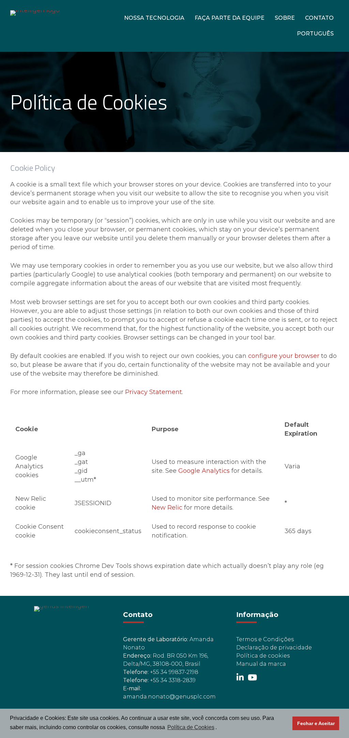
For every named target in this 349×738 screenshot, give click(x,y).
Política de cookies (263, 655)
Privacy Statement (153, 392)
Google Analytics (204, 471)
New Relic (167, 507)
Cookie (26, 429)
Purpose (165, 429)
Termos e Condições (265, 639)
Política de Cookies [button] (190, 727)
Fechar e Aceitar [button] (316, 723)
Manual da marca (261, 664)
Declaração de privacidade (274, 647)
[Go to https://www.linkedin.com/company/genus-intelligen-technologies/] (240, 678)
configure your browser (283, 356)
